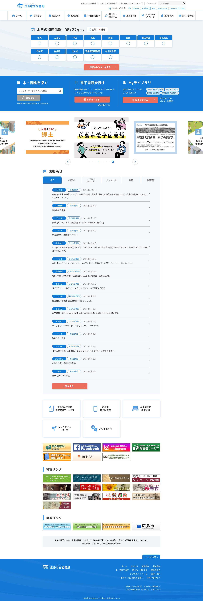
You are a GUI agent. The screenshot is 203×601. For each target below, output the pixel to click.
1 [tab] (89, 162)
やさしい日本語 (118, 8)
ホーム (124, 566)
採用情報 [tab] (151, 180)
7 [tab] (106, 162)
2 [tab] (92, 162)
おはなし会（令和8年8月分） (64, 363)
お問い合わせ (152, 577)
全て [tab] (52, 180)
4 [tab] (98, 162)
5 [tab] (101, 162)
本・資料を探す (122, 570)
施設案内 (145, 566)
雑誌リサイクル (58, 338)
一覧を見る (68, 386)
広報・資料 (155, 573)
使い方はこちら (104, 105)
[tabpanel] (101, 137)
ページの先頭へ (151, 557)
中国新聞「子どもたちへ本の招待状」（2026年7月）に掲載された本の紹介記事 (85, 313)
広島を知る (155, 570)
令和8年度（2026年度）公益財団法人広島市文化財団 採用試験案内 (81, 275)
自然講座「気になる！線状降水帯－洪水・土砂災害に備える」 (78, 222)
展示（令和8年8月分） (61, 375)
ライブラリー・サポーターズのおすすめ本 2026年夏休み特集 (78, 288)
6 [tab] (104, 162)
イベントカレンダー (91, 180)
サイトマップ (151, 3)
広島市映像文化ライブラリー (129, 3)
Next (135, 162)
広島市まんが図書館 (107, 3)
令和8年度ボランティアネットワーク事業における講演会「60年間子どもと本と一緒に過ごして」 (93, 263)
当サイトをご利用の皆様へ (132, 577)
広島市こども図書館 (88, 3)
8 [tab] (109, 162)
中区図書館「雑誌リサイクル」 (65, 235)
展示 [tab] (131, 180)
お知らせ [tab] (72, 180)
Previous (68, 162)
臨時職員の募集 (58, 209)
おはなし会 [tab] (111, 180)
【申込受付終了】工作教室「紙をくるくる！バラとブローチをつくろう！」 (84, 350)
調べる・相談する (139, 570)
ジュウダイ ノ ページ (138, 573)
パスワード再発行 (166, 101)
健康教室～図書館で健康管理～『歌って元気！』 (72, 300)
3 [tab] (95, 162)
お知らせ (134, 566)
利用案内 (156, 566)
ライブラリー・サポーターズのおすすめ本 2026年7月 (75, 325)
